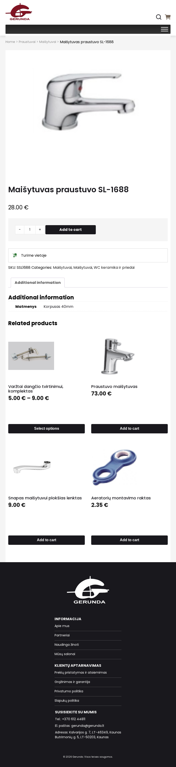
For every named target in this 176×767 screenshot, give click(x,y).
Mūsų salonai (65, 654)
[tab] (38, 282)
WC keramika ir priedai (114, 267)
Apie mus (62, 626)
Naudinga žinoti (67, 644)
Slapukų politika (67, 700)
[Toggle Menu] (164, 29)
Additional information (38, 282)
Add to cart (70, 229)
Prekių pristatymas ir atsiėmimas (81, 672)
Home (10, 42)
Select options (46, 428)
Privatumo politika (69, 691)
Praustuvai (27, 42)
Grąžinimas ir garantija (72, 682)
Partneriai (62, 635)
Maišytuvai (47, 42)
